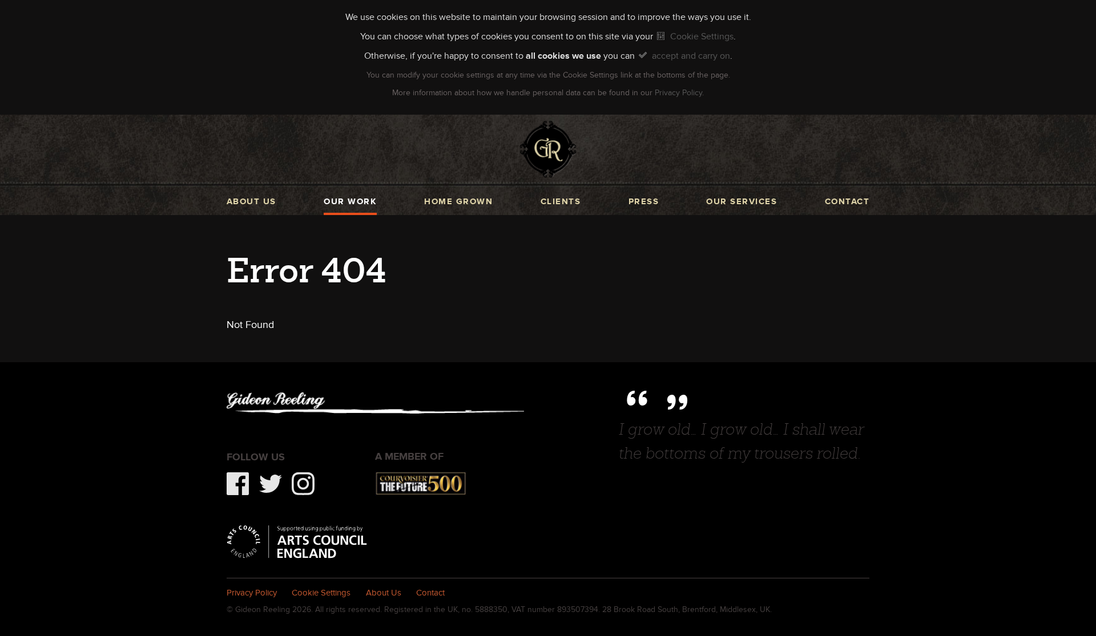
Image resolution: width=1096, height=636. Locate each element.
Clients (561, 201)
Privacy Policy (678, 92)
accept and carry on (691, 55)
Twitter (270, 483)
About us (251, 201)
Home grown (458, 201)
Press (643, 201)
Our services (741, 201)
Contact (847, 201)
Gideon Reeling (548, 149)
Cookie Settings (702, 36)
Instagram (303, 483)
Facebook (238, 483)
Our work (350, 201)
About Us (383, 592)
